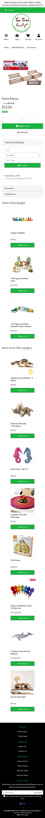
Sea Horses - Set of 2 (19, 469)
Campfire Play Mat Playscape (19, 515)
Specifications (10, 194)
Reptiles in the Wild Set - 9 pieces (22, 379)
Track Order (22, 736)
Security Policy (22, 775)
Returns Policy (22, 770)
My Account (22, 731)
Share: (5, 103)
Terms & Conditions (27, 796)
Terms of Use (22, 761)
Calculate (23, 165)
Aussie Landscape (18, 697)
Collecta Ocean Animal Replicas (20, 652)
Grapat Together (18, 233)
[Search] (6, 10)
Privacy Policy (22, 766)
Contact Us (22, 751)
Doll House (15, 560)
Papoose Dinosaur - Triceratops (19, 424)
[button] (22, 132)
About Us (22, 746)
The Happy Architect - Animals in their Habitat (21, 325)
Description (9, 188)
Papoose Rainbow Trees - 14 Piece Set (21, 606)
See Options (23, 663)
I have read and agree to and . (23, 797)
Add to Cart (24, 126)
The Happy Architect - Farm (20, 279)
